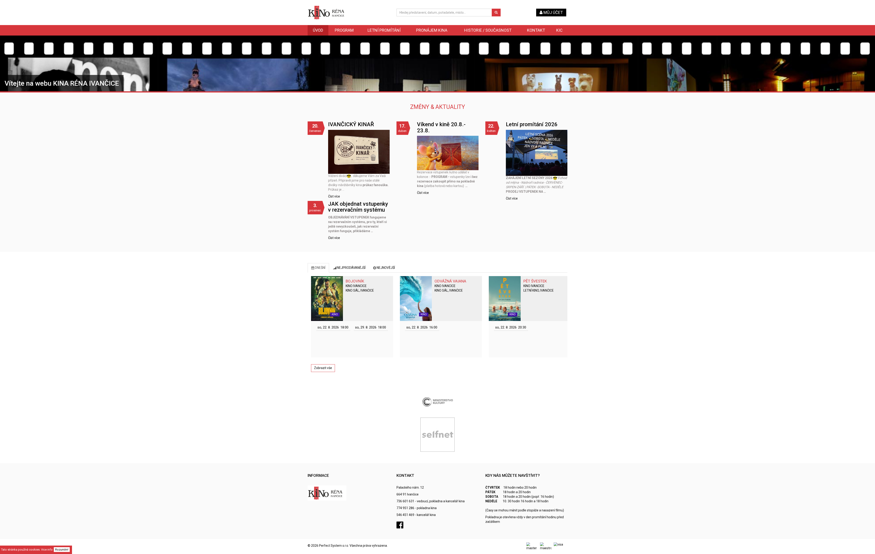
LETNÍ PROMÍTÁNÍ (384, 30)
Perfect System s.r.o (333, 545)
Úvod (318, 30)
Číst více (334, 196)
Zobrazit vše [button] (323, 368)
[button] (333, 327)
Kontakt (536, 30)
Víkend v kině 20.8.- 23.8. (441, 127)
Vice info (47, 549)
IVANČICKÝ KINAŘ (351, 124)
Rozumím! (61, 549)
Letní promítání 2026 (532, 124)
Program (344, 30)
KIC (559, 30)
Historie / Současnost (488, 30)
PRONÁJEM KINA (431, 30)
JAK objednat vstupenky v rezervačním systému (358, 207)
